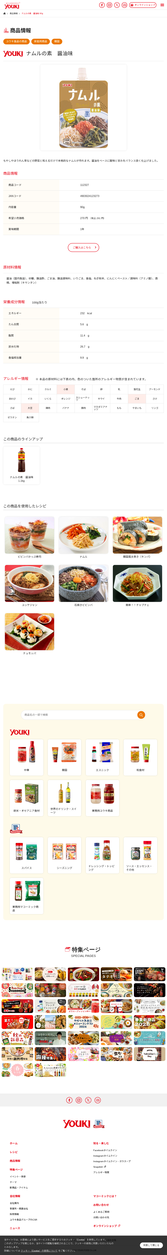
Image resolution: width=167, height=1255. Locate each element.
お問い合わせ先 (101, 1217)
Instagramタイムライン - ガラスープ (112, 1161)
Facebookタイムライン (105, 1150)
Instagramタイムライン (105, 1155)
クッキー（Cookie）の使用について (39, 1250)
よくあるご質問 (101, 1212)
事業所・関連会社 (19, 1208)
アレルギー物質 (101, 1172)
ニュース (15, 1228)
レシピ (14, 1152)
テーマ (13, 1182)
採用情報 (14, 1214)
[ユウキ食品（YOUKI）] (10, 5)
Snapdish (98, 1167)
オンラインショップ (105, 1226)
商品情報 (15, 1161)
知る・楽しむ (101, 1143)
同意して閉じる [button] (151, 1245)
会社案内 (14, 1203)
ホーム (14, 1143)
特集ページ (16, 1169)
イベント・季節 (18, 1176)
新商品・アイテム (19, 1187)
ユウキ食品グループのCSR (23, 1219)
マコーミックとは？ (105, 1196)
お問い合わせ (101, 1205)
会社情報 (15, 1196)
